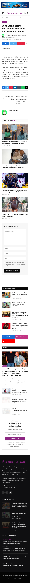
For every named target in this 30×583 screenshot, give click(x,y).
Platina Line (22, 575)
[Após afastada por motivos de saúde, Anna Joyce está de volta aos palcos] (15, 156)
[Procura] (27, 13)
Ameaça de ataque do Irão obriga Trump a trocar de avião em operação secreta (19, 390)
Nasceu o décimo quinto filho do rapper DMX (8, 98)
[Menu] (3, 13)
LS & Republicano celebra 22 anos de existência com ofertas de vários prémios (15, 557)
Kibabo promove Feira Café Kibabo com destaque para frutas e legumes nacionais (19, 294)
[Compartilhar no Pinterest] (21, 43)
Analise (4, 22)
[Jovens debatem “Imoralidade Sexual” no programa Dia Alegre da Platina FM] (15, 132)
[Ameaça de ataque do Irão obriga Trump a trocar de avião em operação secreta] (6, 391)
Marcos (5, 555)
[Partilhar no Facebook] (5, 43)
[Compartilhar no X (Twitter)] (13, 43)
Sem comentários (7, 39)
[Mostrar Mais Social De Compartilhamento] (26, 43)
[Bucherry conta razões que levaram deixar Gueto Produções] (15, 204)
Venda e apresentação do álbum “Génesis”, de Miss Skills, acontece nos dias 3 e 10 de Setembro (22, 100)
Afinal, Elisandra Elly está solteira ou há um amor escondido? (19, 304)
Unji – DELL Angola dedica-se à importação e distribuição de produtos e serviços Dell (14, 564)
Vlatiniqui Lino (7, 539)
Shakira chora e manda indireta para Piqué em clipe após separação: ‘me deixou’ (15, 542)
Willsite (21, 579)
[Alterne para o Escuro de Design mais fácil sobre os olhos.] (25, 13)
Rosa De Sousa (10, 35)
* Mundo (4, 365)
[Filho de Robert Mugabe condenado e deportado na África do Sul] (6, 411)
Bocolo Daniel (7, 561)
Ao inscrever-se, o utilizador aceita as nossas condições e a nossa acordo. (15, 444)
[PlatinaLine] (14, 13)
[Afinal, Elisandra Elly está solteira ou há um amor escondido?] (6, 305)
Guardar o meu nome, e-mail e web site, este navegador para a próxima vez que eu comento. (14, 264)
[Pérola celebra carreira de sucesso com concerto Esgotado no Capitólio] (15, 180)
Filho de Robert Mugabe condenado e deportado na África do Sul (19, 410)
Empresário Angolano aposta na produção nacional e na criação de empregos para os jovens (14, 550)
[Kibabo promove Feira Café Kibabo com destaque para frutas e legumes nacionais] (6, 295)
